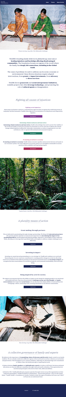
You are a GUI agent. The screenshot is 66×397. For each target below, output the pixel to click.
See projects (33, 116)
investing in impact (55, 259)
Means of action (60, 2)
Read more (33, 244)
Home (47, 2)
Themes (53, 2)
